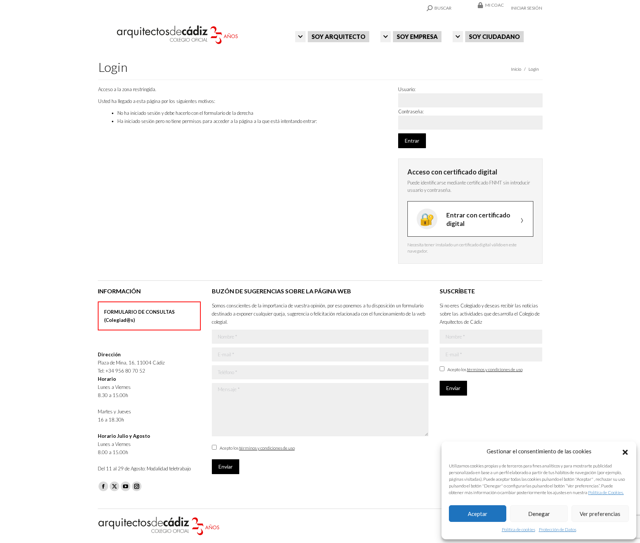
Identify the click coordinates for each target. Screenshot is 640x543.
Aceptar (477, 513)
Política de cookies (518, 529)
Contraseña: (411, 111)
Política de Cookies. (606, 492)
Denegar (539, 513)
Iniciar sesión (526, 8)
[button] (625, 451)
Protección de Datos (557, 529)
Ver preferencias (600, 513)
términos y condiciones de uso (267, 448)
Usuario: (407, 89)
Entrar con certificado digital (478, 219)
